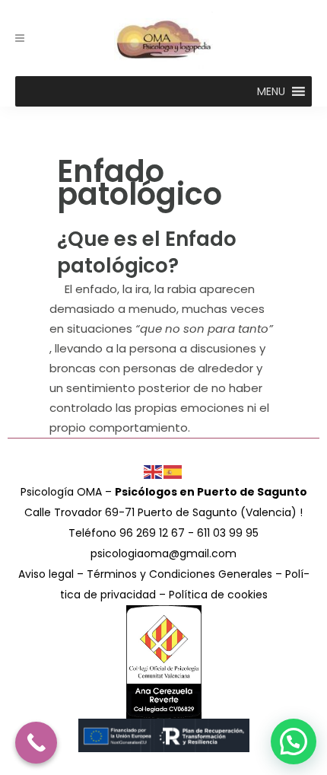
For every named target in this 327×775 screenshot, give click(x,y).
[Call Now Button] (36, 743)
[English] (154, 471)
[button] (271, 91)
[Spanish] (173, 471)
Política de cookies (218, 594)
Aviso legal (46, 574)
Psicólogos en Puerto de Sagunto (211, 491)
